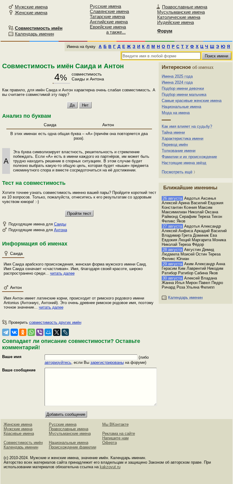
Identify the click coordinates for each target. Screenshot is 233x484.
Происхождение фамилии (72, 447)
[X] (56, 332)
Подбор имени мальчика (184, 94)
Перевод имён (175, 144)
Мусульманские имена (181, 12)
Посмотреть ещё (177, 172)
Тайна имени (173, 132)
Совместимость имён (23, 442)
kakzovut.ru (110, 467)
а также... (116, 32)
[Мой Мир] (48, 332)
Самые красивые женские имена (191, 100)
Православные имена (184, 6)
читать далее (62, 273)
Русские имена (105, 6)
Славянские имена (109, 11)
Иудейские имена (175, 22)
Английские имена (109, 21)
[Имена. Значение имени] (3, 20)
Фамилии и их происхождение (189, 156)
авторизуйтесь (58, 362)
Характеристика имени (182, 138)
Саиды (60, 224)
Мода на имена (176, 112)
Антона (60, 230)
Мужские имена (31, 6)
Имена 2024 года (177, 82)
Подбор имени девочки (183, 88)
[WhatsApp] (31, 332)
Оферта (109, 442)
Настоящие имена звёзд (184, 163)
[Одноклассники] (22, 332)
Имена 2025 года (177, 76)
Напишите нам (115, 438)
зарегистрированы (107, 362)
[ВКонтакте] (14, 332)
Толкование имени (178, 150)
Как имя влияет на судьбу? (187, 126)
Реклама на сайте (118, 433)
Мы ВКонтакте (115, 424)
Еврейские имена (108, 26)
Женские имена (31, 12)
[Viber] (39, 332)
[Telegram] (5, 332)
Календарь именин (34, 33)
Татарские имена (107, 16)
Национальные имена (181, 106)
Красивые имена (19, 433)
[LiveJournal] (65, 332)
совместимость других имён (55, 322)
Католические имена (178, 17)
